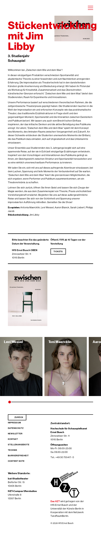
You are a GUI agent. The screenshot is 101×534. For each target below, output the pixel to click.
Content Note (16, 461)
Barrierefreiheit (18, 455)
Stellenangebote (18, 444)
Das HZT (55, 501)
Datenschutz (16, 428)
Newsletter (15, 433)
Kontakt (13, 439)
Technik (12, 450)
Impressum (14, 423)
